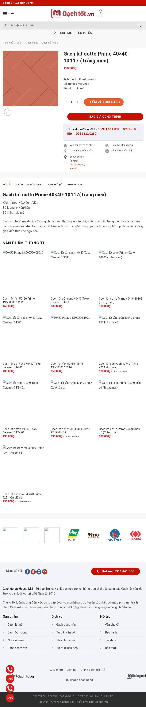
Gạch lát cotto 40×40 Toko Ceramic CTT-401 (20, 430)
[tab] (6, 184)
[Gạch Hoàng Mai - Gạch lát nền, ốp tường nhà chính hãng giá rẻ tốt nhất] (73, 13)
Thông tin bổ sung (28, 184)
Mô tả (6, 184)
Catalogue (67, 696)
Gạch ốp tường (17, 632)
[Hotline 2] (10, 688)
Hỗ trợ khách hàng (89, 696)
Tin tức (53, 696)
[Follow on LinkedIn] (38, 571)
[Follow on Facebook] (27, 571)
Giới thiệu (39, 696)
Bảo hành (111, 632)
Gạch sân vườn (17, 648)
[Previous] (6, 549)
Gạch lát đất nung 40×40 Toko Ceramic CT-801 (22, 365)
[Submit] (139, 25)
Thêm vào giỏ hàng (104, 102)
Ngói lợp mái (16, 640)
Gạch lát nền (16, 624)
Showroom (74, 184)
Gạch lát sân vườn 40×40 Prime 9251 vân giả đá (22, 496)
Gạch (19, 42)
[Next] (17, 110)
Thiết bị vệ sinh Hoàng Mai (91, 702)
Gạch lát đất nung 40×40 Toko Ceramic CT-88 (70, 300)
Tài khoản (111, 640)
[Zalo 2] (10, 698)
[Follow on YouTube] (44, 571)
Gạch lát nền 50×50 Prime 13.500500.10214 (67, 365)
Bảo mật (110, 648)
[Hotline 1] (10, 669)
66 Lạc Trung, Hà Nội (49, 589)
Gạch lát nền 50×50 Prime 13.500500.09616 (19, 300)
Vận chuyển (112, 624)
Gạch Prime (32, 42)
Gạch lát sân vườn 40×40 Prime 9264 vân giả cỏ (118, 365)
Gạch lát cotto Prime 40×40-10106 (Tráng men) (120, 300)
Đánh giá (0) (54, 184)
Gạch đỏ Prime (50, 42)
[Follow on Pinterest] (33, 571)
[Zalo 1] (10, 679)
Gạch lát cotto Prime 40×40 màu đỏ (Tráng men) (119, 430)
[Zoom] (7, 112)
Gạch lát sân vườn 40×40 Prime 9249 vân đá (70, 430)
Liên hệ (108, 696)
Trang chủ (7, 42)
